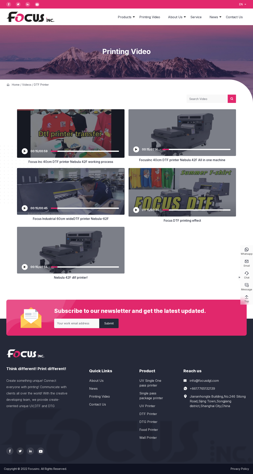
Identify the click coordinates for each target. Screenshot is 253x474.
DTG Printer (148, 422)
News (214, 17)
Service (196, 17)
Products (124, 17)
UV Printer (147, 406)
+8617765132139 (202, 388)
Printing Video (149, 17)
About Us (175, 17)
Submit (109, 323)
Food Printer (148, 430)
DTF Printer (148, 414)
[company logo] (30, 17)
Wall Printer (148, 438)
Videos (26, 84)
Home (16, 84)
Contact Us (234, 17)
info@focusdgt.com (204, 381)
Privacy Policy (240, 468)
